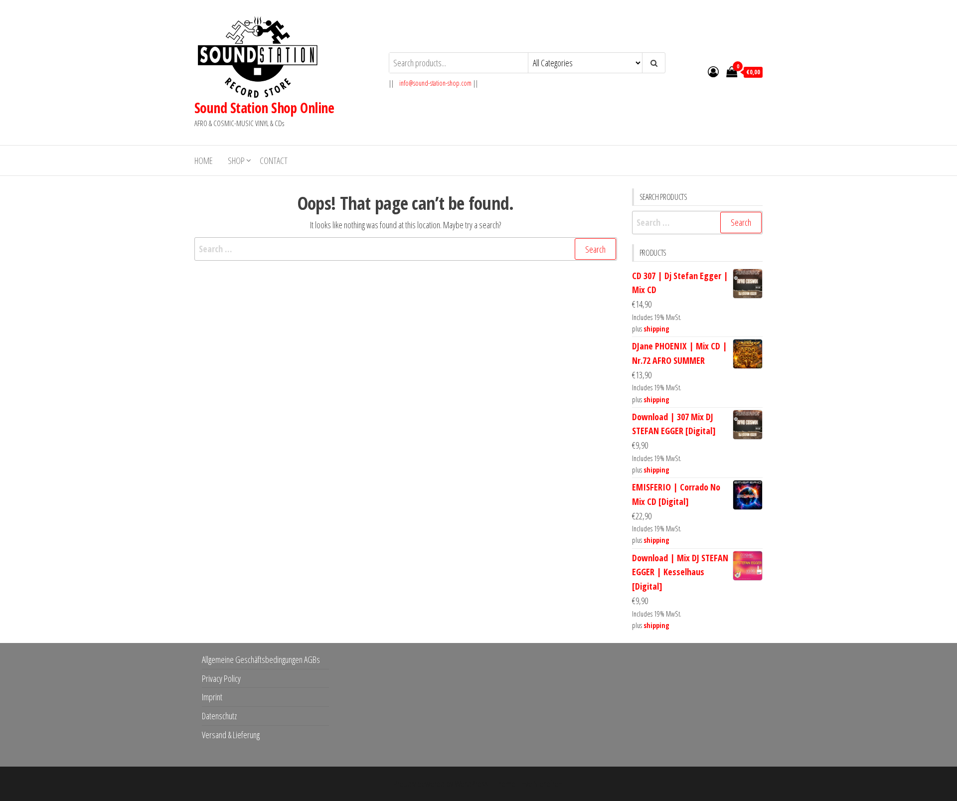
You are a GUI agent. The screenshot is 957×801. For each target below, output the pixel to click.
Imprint (212, 697)
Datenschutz (219, 716)
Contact (274, 160)
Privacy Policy (221, 678)
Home (203, 160)
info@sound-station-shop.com (435, 83)
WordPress (471, 784)
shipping (656, 328)
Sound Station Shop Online (264, 107)
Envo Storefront (541, 784)
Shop (236, 160)
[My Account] (713, 71)
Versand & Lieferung (231, 735)
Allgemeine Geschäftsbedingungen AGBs (261, 659)
